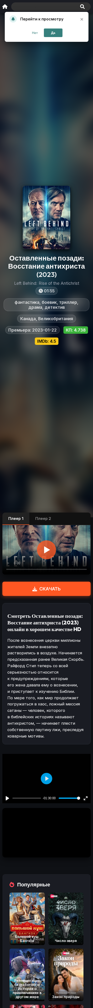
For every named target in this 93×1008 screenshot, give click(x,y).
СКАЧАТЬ (50, 589)
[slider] (69, 798)
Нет (35, 33)
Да (53, 33)
